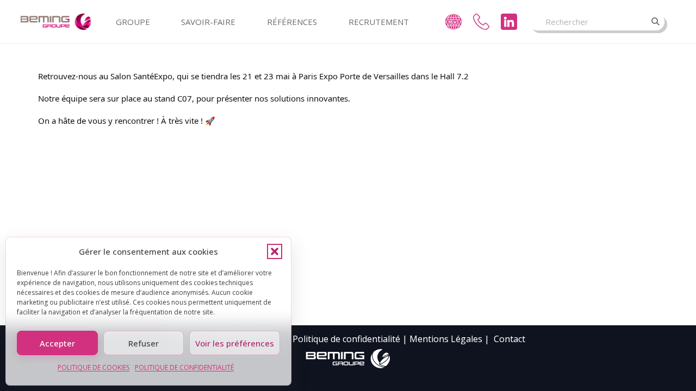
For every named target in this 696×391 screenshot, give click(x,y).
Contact (509, 339)
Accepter (57, 343)
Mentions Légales (445, 339)
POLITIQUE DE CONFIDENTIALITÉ (184, 367)
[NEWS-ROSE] (453, 22)
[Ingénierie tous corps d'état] (56, 22)
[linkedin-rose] (509, 22)
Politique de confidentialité (346, 339)
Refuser (143, 343)
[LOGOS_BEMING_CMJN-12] (348, 359)
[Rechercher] (656, 22)
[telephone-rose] (481, 22)
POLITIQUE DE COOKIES (93, 367)
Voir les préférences (234, 343)
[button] (274, 251)
